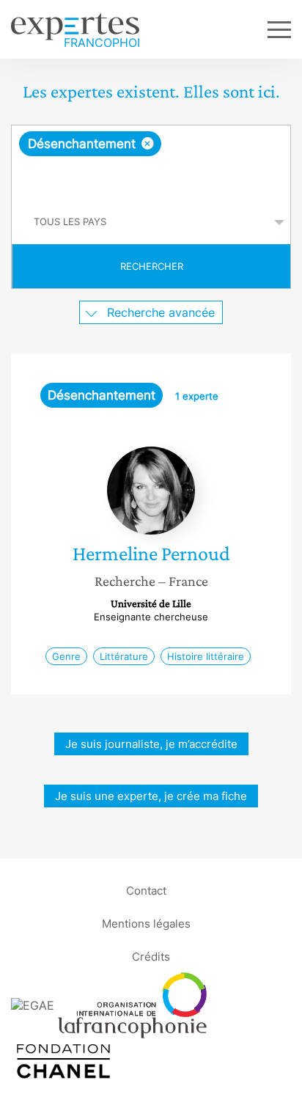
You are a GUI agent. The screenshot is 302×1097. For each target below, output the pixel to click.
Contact (146, 890)
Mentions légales (146, 923)
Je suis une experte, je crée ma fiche (151, 796)
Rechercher (151, 266)
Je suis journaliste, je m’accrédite (151, 744)
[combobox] (151, 162)
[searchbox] (152, 178)
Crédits (151, 956)
